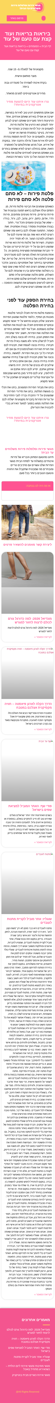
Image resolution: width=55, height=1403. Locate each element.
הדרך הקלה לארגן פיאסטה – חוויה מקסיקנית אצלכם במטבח (31, 1340)
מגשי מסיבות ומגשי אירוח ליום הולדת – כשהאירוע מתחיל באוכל (28, 1367)
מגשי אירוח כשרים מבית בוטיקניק (31, 1375)
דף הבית (46, 46)
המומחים (34, 46)
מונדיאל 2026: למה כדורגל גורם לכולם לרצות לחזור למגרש (28, 1331)
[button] (44, 18)
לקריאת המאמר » (43, 637)
